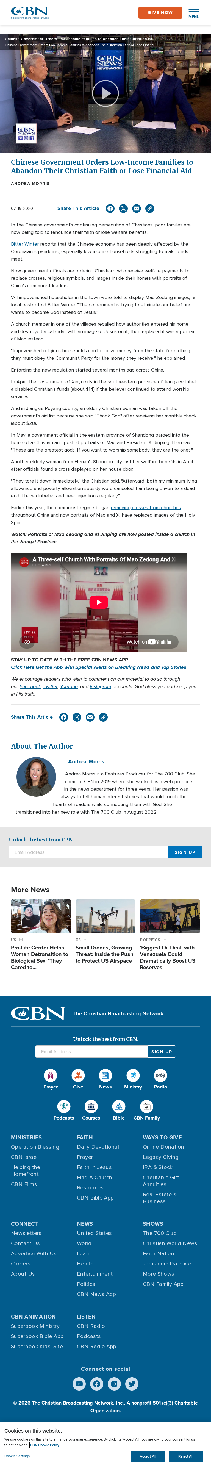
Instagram (100, 686)
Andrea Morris (30, 184)
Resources (90, 1187)
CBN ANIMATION (33, 1316)
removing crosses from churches (146, 508)
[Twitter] (123, 208)
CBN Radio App (96, 1346)
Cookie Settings (17, 1456)
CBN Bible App (95, 1198)
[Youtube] (79, 1384)
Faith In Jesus (94, 1167)
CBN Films (24, 1184)
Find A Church (94, 1177)
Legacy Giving (161, 1157)
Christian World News (170, 1243)
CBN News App (96, 1294)
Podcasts (89, 1336)
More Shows (158, 1274)
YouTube (69, 686)
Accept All (148, 1456)
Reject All (185, 1456)
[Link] (149, 208)
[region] (105, 1445)
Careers (20, 1264)
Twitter (50, 686)
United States (94, 1233)
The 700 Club (160, 1233)
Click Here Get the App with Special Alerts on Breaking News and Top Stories (98, 667)
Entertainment (95, 1274)
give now (160, 12)
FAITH (85, 1137)
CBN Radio (91, 1326)
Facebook (30, 686)
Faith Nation (158, 1253)
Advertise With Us (34, 1253)
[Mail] (136, 208)
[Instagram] (114, 1384)
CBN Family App (163, 1284)
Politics (86, 1284)
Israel (84, 1253)
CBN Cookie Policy (44, 1445)
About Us (23, 1274)
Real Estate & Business (160, 1198)
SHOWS (153, 1224)
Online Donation (163, 1147)
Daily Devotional (98, 1147)
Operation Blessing (35, 1147)
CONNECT (24, 1224)
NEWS (85, 1224)
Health (85, 1264)
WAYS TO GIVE (162, 1137)
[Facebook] (110, 208)
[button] (191, 13)
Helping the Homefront (25, 1171)
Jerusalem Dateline (167, 1264)
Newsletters (26, 1233)
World (84, 1243)
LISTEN (86, 1316)
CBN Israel (24, 1157)
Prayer (85, 1157)
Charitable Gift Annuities (161, 1181)
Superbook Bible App (37, 1336)
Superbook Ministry (35, 1326)
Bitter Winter (25, 244)
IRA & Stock (158, 1167)
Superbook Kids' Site (37, 1346)
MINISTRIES (26, 1137)
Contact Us (25, 1243)
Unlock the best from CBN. (41, 840)
